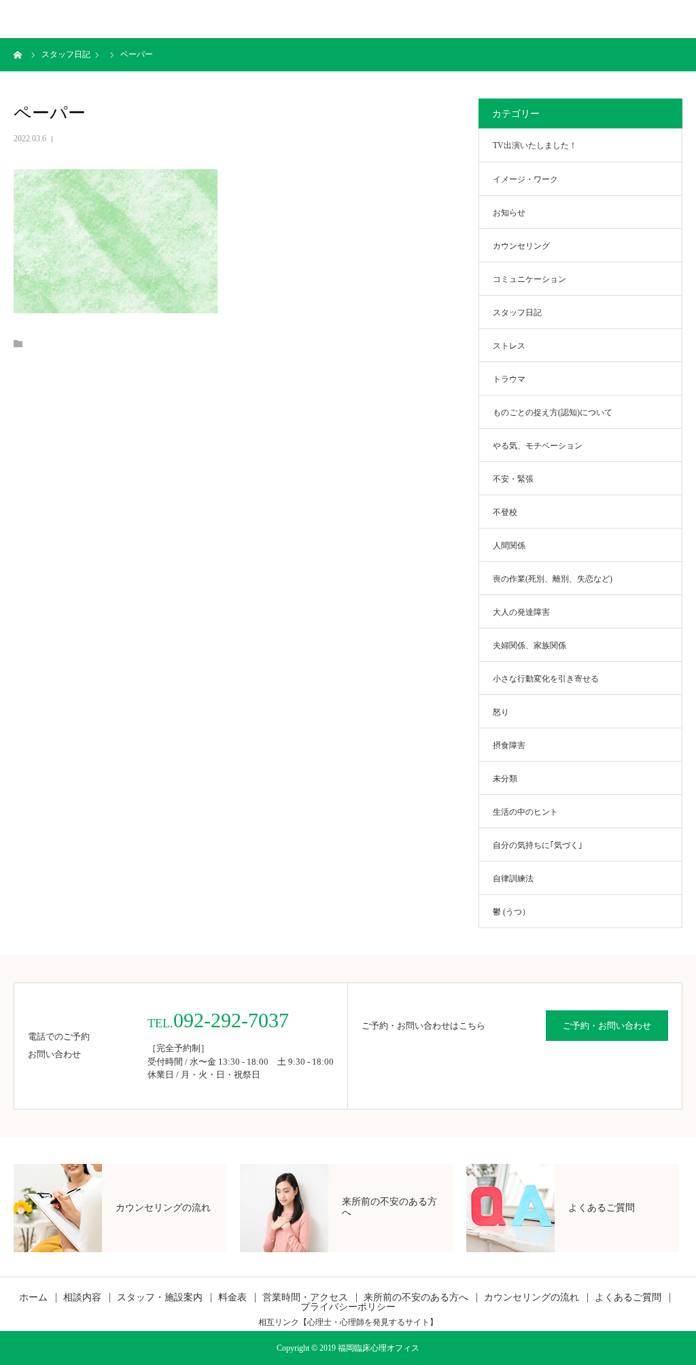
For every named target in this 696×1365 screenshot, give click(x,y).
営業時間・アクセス (305, 1297)
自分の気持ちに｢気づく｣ (537, 845)
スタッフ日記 (517, 312)
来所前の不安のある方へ (416, 1297)
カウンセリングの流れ (531, 1297)
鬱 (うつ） (511, 912)
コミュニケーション (529, 279)
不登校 (505, 512)
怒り (501, 712)
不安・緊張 (513, 479)
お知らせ (509, 212)
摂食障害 (509, 745)
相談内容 (82, 1297)
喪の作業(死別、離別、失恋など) (552, 579)
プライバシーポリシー (348, 1307)
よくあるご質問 (628, 1297)
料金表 (232, 1297)
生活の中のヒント (525, 812)
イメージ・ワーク (525, 179)
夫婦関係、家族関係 (529, 645)
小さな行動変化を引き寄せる (546, 679)
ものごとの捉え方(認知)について (552, 412)
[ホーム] (18, 54)
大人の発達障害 (521, 612)
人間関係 (509, 545)
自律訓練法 (513, 878)
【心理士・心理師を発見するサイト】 (368, 1322)
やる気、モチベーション (537, 445)
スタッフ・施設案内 (160, 1297)
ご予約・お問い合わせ (607, 1026)
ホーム (33, 1297)
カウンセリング (521, 246)
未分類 (505, 778)
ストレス (509, 346)
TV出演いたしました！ (535, 145)
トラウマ (509, 379)
